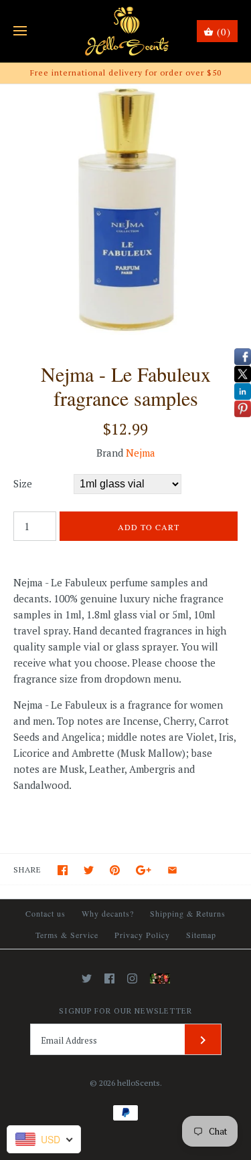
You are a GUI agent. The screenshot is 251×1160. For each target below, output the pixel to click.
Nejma (140, 452)
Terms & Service (66, 934)
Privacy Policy (142, 934)
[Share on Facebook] (63, 870)
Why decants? (108, 913)
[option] (125, 209)
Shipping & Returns (188, 913)
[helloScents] (125, 31)
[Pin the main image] (115, 870)
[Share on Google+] (143, 870)
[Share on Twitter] (89, 870)
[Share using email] (172, 870)
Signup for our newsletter (125, 1011)
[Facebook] (109, 978)
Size (22, 483)
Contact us (45, 913)
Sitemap (201, 934)
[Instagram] (132, 978)
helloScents (138, 1083)
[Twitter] (87, 978)
